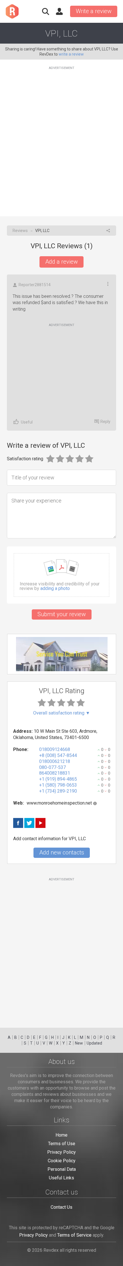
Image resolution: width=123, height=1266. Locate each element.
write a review (71, 54)
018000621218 (54, 761)
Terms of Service (74, 1235)
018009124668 (54, 749)
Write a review (94, 11)
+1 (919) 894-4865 (58, 779)
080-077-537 (52, 767)
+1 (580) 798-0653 (58, 785)
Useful (27, 422)
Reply (105, 421)
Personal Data (61, 1169)
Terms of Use (61, 1143)
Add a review (61, 261)
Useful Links (61, 1177)
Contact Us (61, 1207)
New (79, 1043)
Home (61, 1135)
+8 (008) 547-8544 (58, 755)
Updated (94, 1043)
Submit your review (61, 614)
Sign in (59, 11)
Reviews (20, 230)
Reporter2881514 (35, 284)
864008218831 (54, 773)
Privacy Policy (61, 1152)
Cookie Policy (62, 1160)
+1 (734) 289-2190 (58, 791)
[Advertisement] (61, 138)
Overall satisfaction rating (61, 713)
